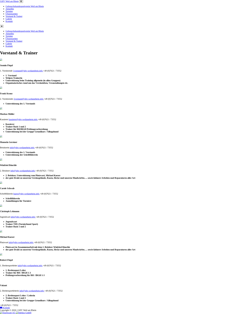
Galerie (9, 19)
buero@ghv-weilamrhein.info (26, 194)
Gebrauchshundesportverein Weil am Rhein (25, 6)
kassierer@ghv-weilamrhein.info (23, 119)
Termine (9, 11)
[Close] (1, 26)
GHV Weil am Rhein (9, 1)
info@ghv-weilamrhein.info (22, 147)
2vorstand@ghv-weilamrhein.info (29, 99)
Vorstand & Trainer (14, 16)
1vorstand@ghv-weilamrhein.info (28, 71)
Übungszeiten (12, 14)
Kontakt (9, 21)
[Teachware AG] (8, 313)
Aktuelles (10, 9)
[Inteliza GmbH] (23, 313)
